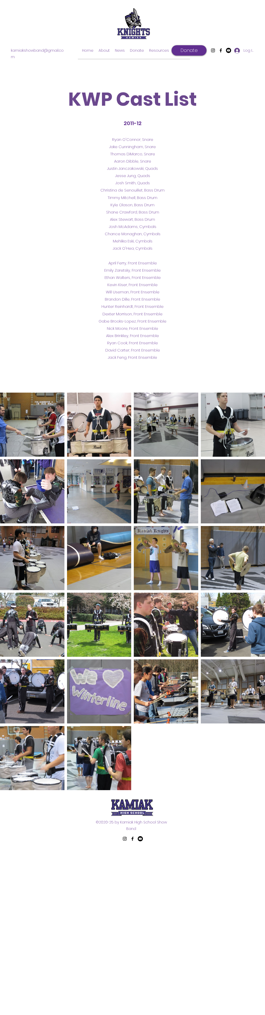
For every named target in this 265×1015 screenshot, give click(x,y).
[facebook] (220, 50)
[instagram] (213, 50)
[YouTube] (228, 50)
